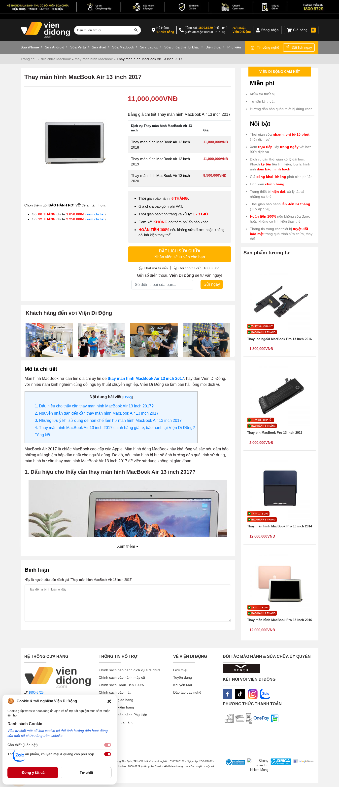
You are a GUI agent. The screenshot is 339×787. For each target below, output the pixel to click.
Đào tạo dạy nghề (187, 692)
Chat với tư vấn (156, 268)
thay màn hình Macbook (94, 59)
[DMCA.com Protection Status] (279, 765)
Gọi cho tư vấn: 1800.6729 (199, 268)
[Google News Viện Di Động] (302, 765)
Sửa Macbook (123, 47)
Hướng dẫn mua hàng (116, 722)
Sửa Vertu (78, 47)
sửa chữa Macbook (55, 59)
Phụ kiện (234, 47)
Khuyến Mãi (182, 685)
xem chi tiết (95, 214)
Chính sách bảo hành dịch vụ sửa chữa (130, 670)
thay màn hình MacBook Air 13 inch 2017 (146, 378)
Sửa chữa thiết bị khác (182, 47)
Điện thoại (213, 47)
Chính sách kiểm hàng (116, 707)
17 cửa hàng (165, 32)
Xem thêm (126, 546)
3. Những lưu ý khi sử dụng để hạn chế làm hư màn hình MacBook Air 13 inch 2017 (108, 420)
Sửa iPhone (30, 47)
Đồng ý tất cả (33, 772)
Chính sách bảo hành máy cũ (122, 677)
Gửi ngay (211, 284)
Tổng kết (42, 435)
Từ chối (86, 772)
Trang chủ (28, 59)
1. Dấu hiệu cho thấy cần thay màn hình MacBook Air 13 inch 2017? (94, 406)
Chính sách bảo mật (115, 692)
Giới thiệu (180, 670)
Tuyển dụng (182, 677)
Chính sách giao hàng (116, 700)
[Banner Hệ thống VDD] (169, 7)
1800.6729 (205, 28)
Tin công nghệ (268, 47)
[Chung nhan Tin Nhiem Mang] (256, 765)
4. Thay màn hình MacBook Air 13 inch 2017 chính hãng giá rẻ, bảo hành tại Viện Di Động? (115, 428)
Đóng (127, 397)
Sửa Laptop (149, 47)
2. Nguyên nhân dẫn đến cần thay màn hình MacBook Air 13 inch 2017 (97, 413)
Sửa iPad (99, 47)
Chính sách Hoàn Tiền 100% (121, 685)
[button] (109, 701)
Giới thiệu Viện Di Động (242, 30)
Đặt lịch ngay (302, 47)
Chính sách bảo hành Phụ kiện (123, 715)
